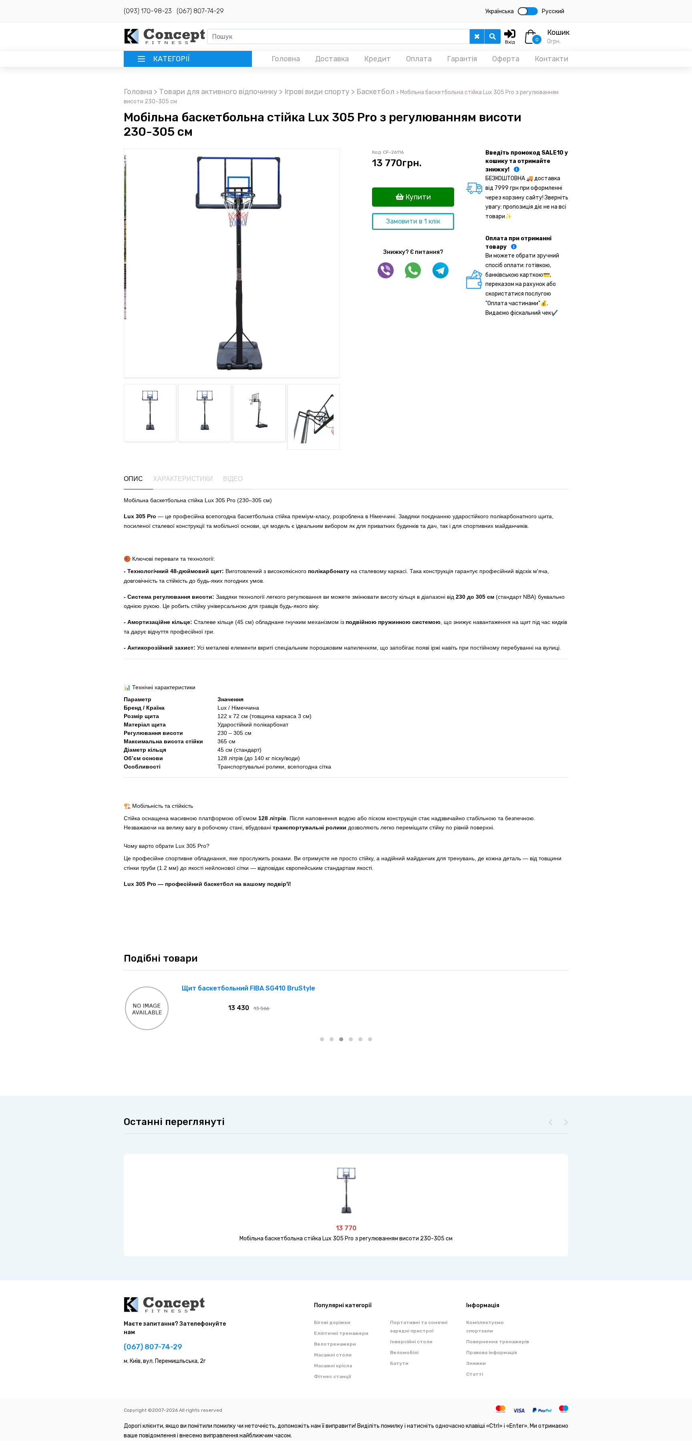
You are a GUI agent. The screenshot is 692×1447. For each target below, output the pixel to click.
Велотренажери (335, 1344)
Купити (417, 197)
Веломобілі (404, 1352)
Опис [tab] (133, 478)
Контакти (551, 58)
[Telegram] (440, 270)
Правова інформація (491, 1352)
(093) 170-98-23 (148, 11)
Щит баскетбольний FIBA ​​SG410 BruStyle (248, 988)
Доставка (332, 58)
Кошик (558, 32)
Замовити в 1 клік (413, 221)
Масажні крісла (333, 1366)
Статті (474, 1374)
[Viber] (386, 270)
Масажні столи (333, 1355)
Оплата (419, 58)
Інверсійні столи (411, 1341)
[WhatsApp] (413, 270)
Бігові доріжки (332, 1322)
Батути (399, 1363)
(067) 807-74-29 (200, 11)
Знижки (476, 1363)
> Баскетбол (373, 91)
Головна (286, 58)
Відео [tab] (233, 478)
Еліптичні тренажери (341, 1333)
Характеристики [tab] (183, 478)
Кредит (377, 58)
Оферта (505, 58)
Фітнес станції (332, 1376)
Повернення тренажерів (497, 1341)
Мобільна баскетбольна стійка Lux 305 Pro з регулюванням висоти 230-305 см (346, 1238)
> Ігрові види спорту (315, 91)
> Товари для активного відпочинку (216, 91)
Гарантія (462, 58)
